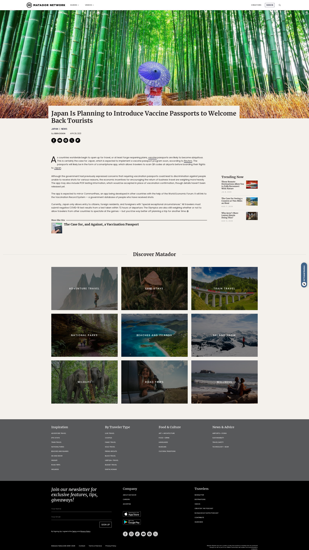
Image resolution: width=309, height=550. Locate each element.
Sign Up (178, 285)
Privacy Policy (169, 291)
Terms (158, 291)
